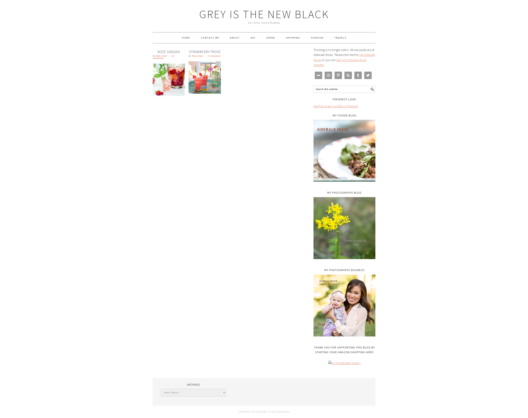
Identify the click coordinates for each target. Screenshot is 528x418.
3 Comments (213, 56)
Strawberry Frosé (205, 51)
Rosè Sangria (168, 51)
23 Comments (163, 57)
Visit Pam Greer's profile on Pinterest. (336, 106)
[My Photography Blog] (344, 228)
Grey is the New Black (264, 14)
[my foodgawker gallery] (344, 363)
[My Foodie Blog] (344, 151)
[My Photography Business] (344, 305)
